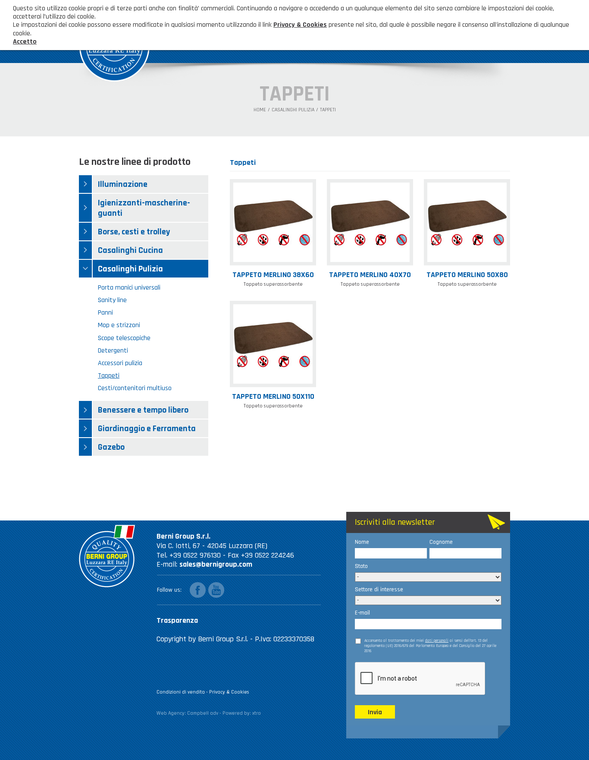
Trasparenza (177, 620)
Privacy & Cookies (229, 692)
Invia (375, 712)
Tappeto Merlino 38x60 (273, 275)
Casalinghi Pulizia (293, 110)
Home (260, 110)
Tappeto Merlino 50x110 (273, 396)
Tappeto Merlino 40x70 (370, 275)
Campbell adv (202, 713)
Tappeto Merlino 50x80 (467, 275)
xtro (256, 713)
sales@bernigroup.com (215, 564)
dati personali (436, 640)
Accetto (25, 41)
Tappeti (328, 110)
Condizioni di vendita (181, 692)
